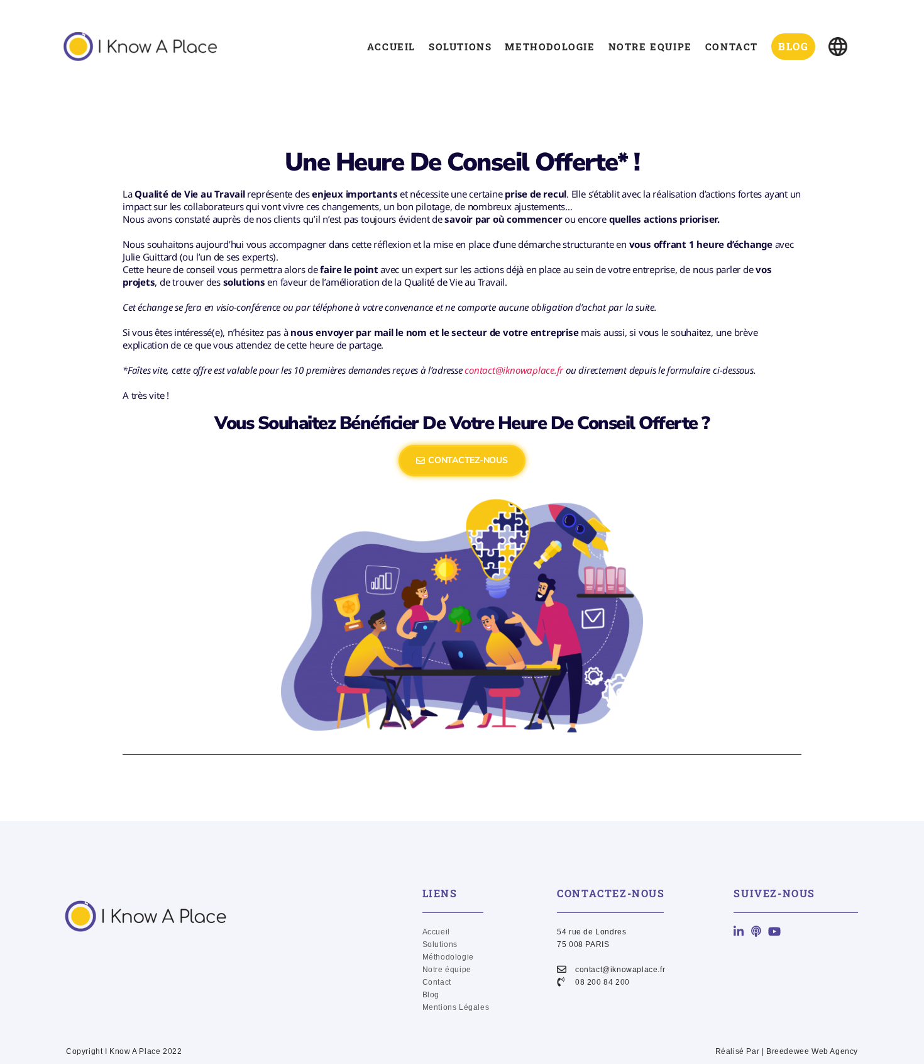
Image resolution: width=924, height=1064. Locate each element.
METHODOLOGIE (550, 46)
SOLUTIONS (460, 46)
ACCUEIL (391, 46)
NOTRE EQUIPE (650, 46)
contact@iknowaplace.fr (514, 370)
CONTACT (731, 46)
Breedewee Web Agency (812, 1051)
